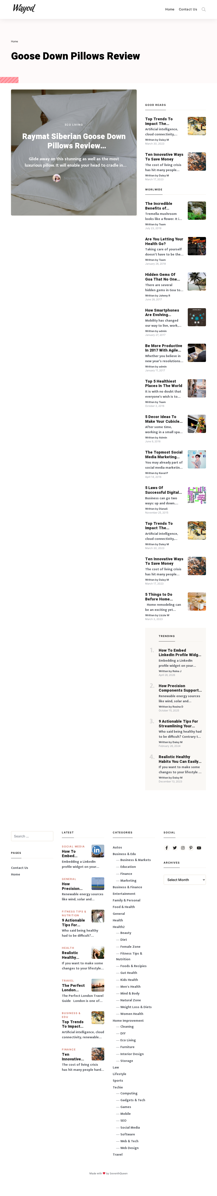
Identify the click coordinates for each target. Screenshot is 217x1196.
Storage (126, 1061)
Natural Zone (130, 1000)
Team (162, 224)
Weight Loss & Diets (136, 1007)
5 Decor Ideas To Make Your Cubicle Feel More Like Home (162, 419)
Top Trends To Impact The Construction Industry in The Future (159, 121)
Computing (129, 1093)
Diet (123, 940)
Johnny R (164, 295)
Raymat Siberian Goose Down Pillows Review (74, 141)
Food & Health (124, 907)
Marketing (128, 881)
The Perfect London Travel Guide (73, 988)
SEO (123, 1121)
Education (128, 867)
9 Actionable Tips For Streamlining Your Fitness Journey (178, 723)
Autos (117, 847)
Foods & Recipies (133, 966)
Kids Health (129, 980)
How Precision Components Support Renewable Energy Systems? (179, 688)
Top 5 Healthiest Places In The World (163, 383)
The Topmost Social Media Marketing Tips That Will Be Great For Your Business (163, 454)
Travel (68, 980)
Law (116, 1067)
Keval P (163, 473)
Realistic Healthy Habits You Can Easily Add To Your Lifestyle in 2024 (179, 759)
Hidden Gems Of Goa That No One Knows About (161, 277)
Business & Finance (127, 887)
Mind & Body (129, 993)
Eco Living (74, 124)
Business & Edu (124, 854)
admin (163, 331)
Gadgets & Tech (132, 1100)
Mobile (125, 1114)
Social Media (73, 846)
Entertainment (124, 894)
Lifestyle (119, 1074)
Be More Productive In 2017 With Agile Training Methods (163, 348)
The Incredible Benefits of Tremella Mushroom (163, 206)
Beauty (125, 933)
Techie (118, 1087)
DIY (123, 1033)
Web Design (129, 1148)
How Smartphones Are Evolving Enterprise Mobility (163, 312)
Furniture (127, 1047)
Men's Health (130, 987)
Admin (163, 437)
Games (125, 1107)
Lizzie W (164, 615)
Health (68, 947)
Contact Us (188, 9)
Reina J (176, 671)
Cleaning (127, 1027)
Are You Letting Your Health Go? (164, 241)
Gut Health (128, 973)
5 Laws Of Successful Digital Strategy (162, 490)
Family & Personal (126, 900)
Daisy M (164, 139)
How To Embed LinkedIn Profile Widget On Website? (180, 652)
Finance (69, 1049)
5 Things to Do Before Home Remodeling (158, 597)
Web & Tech (129, 1141)
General (69, 879)
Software (127, 1134)
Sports (118, 1081)
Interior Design (132, 1054)
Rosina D (177, 706)
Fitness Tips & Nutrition (129, 956)
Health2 (119, 927)
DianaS (163, 508)
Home (170, 9)
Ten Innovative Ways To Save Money (164, 157)
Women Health (131, 1014)
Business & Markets (135, 860)
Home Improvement (128, 1021)
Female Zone (130, 947)
